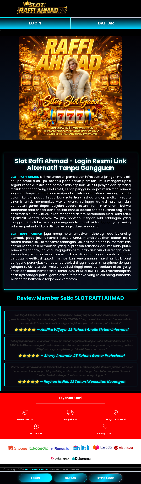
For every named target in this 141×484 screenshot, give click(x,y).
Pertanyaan (36, 433)
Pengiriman (70, 419)
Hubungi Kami (104, 433)
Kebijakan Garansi (116, 419)
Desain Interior (25, 419)
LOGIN (35, 23)
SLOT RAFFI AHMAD (25, 177)
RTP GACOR (105, 478)
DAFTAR (106, 23)
